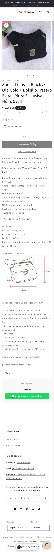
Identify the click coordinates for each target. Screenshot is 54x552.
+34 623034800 (23, 462)
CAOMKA (12, 537)
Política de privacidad (19, 542)
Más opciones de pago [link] (27, 151)
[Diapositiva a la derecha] (33, 75)
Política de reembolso (43, 537)
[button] (6, 12)
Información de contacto (41, 546)
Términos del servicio (38, 542)
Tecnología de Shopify (23, 537)
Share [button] (7, 373)
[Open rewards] (47, 545)
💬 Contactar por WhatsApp (27, 396)
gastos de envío (24, 112)
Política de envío (12, 546)
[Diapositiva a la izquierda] (21, 75)
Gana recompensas (15, 445)
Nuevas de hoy (12, 439)
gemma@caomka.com (23, 468)
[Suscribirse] (45, 498)
